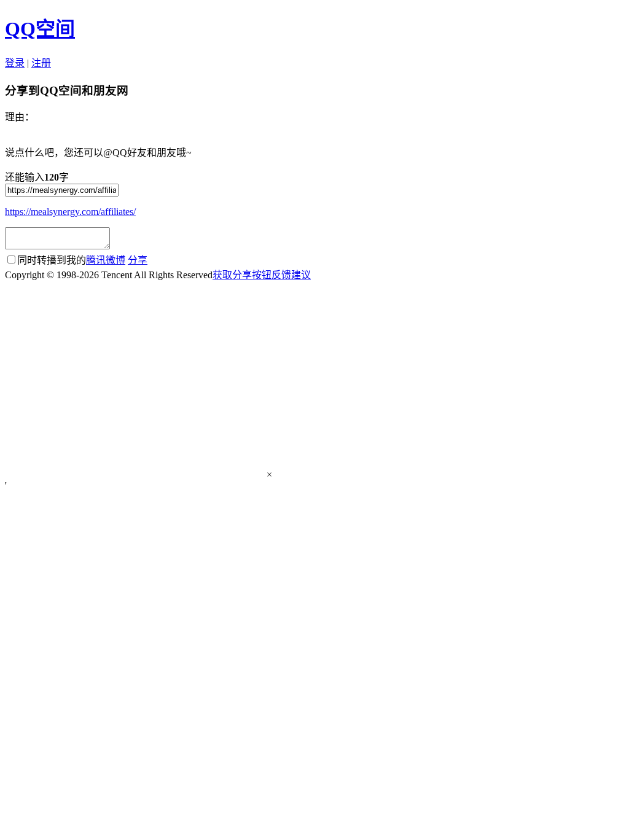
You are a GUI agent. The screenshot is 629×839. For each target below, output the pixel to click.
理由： (19, 117)
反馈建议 (291, 275)
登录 (15, 63)
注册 (41, 63)
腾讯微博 (105, 260)
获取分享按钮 (242, 275)
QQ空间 (40, 29)
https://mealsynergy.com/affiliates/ (70, 211)
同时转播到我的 (71, 260)
